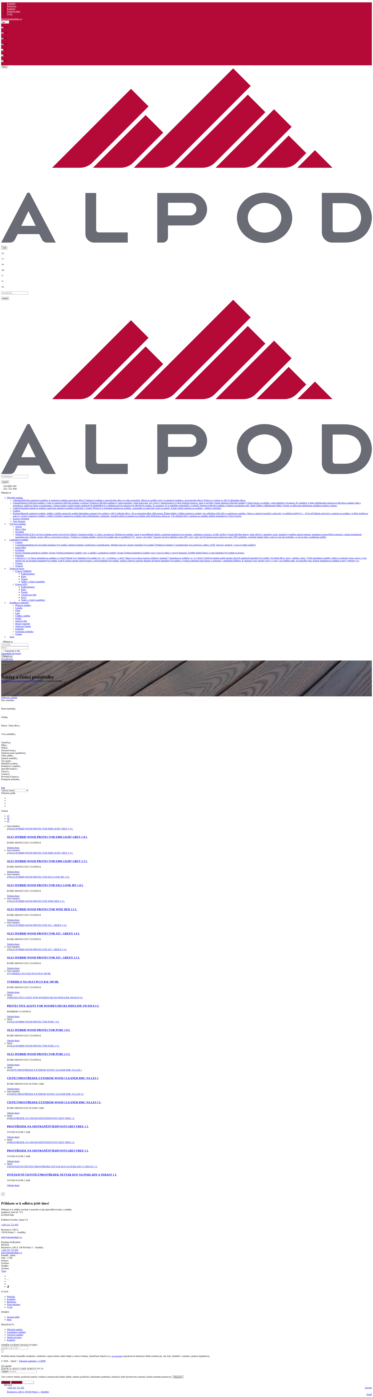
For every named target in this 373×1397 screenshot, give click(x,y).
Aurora (18, 526)
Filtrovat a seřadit (9, 697)
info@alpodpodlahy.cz (11, 19)
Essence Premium (21, 518)
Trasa (3, 1271)
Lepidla (18, 608)
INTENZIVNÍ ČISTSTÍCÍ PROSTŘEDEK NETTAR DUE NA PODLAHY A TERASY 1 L (62, 1174)
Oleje (17, 610)
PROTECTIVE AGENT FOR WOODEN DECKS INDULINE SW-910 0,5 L (53, 1005)
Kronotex (19, 555)
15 (8, 816)
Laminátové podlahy (16, 1332)
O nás (9, 14)
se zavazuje (116, 1356)
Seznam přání (13, 1317)
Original (19, 566)
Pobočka (11, 1296)
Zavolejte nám (9, 486)
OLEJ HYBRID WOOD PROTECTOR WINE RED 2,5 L (42, 909)
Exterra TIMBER (23, 571)
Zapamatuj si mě (12, 650)
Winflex (188, 535)
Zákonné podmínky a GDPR (32, 1361)
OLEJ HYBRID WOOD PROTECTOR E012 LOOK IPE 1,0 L (45, 885)
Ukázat (4, 811)
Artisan (187, 504)
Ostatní (18, 634)
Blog (9, 1319)
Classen (18, 542)
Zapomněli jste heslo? (11, 653)
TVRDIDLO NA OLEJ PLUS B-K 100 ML (33, 981)
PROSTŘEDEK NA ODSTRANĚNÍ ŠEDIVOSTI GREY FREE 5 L (48, 1150)
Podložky (19, 629)
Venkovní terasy (14, 681)
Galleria (16, 510)
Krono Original (129, 552)
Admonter (129, 500)
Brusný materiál (22, 623)
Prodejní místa (13, 11)
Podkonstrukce (28, 573)
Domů (4, 681)
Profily (18, 618)
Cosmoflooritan (135, 545)
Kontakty (11, 3)
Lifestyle (191, 559)
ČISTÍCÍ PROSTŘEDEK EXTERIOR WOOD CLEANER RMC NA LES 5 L (54, 1102)
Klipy (23, 576)
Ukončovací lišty (29, 594)
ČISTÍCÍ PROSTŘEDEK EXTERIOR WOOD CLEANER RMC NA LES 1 (52, 1078)
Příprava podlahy (23, 605)
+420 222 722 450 (9, 1224)
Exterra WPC (21, 584)
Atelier (117, 508)
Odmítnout (16, 1382)
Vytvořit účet (7, 659)
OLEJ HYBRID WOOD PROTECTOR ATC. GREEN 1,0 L (43, 933)
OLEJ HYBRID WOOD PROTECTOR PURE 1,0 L (38, 1030)
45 (8, 821)
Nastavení (178, 1377)
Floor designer (13, 1304)
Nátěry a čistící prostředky (33, 581)
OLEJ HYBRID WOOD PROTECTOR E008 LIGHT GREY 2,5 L (47, 861)
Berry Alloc (20, 529)
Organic (19, 563)
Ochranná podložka (24, 631)
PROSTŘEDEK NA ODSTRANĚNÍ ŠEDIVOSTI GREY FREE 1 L (48, 1126)
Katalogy (11, 9)
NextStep (19, 531)
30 (8, 818)
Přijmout (5, 1382)
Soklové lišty (21, 621)
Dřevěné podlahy (15, 1329)
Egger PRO (20, 547)
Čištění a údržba (22, 615)
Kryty (24, 597)
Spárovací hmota (23, 626)
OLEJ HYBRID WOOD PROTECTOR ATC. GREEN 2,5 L (43, 957)
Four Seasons (19, 521)
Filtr (3, 787)
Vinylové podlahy (15, 1335)
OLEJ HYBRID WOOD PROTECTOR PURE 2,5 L (38, 1054)
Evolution (19, 550)
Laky (17, 613)
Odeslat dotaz (13, 847)
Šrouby (24, 579)
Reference (11, 6)
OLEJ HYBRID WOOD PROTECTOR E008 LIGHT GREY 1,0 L (47, 837)
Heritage (190, 514)
